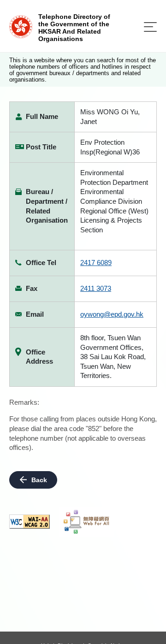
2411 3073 (95, 288)
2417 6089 (96, 262)
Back (39, 480)
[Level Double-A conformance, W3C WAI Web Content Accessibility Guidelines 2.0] (29, 521)
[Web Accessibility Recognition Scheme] (86, 522)
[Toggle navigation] (150, 27)
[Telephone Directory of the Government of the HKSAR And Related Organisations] (20, 26)
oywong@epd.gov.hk (111, 314)
